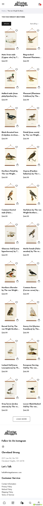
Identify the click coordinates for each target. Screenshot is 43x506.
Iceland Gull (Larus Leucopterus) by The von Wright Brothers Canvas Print (10, 366)
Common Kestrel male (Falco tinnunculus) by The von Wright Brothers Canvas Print (10, 211)
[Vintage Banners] (21, 4)
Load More (21, 419)
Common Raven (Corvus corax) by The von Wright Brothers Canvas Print (30, 289)
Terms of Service (8, 495)
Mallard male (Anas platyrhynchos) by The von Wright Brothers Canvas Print (10, 94)
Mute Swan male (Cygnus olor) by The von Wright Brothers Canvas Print (10, 56)
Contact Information (9, 484)
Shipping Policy (7, 492)
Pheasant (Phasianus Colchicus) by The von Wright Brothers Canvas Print (31, 94)
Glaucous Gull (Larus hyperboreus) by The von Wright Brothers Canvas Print (11, 250)
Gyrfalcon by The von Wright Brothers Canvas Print (32, 211)
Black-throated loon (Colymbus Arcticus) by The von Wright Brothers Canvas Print (10, 133)
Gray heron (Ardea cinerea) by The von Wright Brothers (10, 405)
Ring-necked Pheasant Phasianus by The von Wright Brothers (31, 56)
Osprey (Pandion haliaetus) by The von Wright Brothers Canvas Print (32, 172)
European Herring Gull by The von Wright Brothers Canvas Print (30, 366)
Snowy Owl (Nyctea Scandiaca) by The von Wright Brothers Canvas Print (31, 327)
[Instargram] (3, 446)
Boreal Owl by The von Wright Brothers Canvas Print (10, 327)
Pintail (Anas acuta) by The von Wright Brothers (31, 133)
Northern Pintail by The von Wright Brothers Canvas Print (10, 172)
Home (4, 11)
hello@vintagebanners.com (12, 472)
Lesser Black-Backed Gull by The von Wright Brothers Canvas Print (32, 405)
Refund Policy (7, 489)
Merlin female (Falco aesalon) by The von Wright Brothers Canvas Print (31, 250)
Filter (7, 24)
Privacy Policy (7, 486)
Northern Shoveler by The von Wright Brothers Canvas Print (10, 289)
